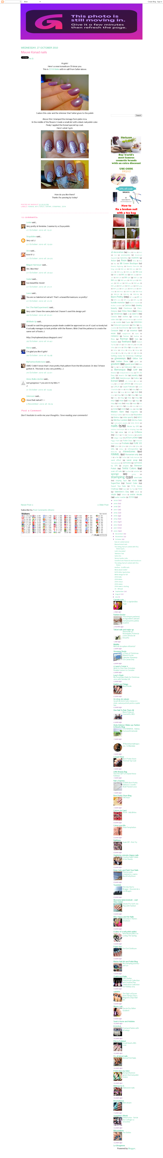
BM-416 (136, 283)
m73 (121, 406)
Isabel (29, 279)
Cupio (128, 322)
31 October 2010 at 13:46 (39, 390)
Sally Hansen (135, 457)
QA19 (117, 446)
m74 (37, 206)
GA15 (138, 345)
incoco (113, 373)
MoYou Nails (137, 420)
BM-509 (133, 289)
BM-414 (128, 283)
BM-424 (139, 286)
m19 (140, 390)
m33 (112, 395)
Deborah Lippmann (121, 325)
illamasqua (119, 370)
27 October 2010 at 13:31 (39, 230)
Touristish (117, 885)
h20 (140, 364)
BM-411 (119, 283)
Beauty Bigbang (117, 266)
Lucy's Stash (118, 675)
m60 (130, 401)
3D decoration (117, 252)
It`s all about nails (120, 1056)
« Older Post (103, 505)
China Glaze (127, 311)
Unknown (30, 396)
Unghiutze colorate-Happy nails (126, 855)
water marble (120, 497)
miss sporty (128, 417)
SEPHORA (127, 463)
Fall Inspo (126, 798)
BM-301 (123, 269)
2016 (115, 513)
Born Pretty (117, 297)
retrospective (133, 449)
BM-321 (127, 278)
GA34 (130, 350)
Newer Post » (27, 505)
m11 (122, 390)
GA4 (119, 353)
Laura (28, 293)
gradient (115, 364)
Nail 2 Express (119, 781)
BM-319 (118, 278)
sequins (126, 466)
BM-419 (122, 286)
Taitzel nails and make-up (123, 630)
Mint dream (127, 1103)
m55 (129, 398)
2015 (115, 516)
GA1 (120, 345)
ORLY (117, 435)
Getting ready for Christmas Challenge (126, 356)
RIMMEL (115, 454)
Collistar (136, 317)
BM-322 (137, 278)
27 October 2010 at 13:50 (39, 244)
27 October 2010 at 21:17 (39, 287)
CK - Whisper (119, 589)
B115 (134, 261)
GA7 (132, 353)
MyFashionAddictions (35, 362)
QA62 (121, 449)
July (116, 597)
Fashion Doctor (119, 615)
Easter (134, 328)
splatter (136, 471)
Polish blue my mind (121, 1071)
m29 (136, 392)
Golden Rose (122, 361)
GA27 (140, 348)
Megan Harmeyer (34, 265)
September (119, 591)
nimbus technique (117, 429)
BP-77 (139, 297)
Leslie (28, 223)
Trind (140, 489)
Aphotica (123, 258)
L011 (137, 381)
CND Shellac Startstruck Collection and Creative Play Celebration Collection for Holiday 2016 (131, 983)
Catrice (128, 306)
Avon (123, 260)
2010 (116, 531)
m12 (127, 390)
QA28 (123, 446)
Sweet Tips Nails (118, 486)
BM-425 (116, 289)
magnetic (134, 412)
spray (134, 474)
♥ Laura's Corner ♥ (120, 666)
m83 (137, 409)
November (119, 537)
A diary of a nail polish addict (125, 932)
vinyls (113, 495)
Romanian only (132, 455)
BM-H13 (126, 294)
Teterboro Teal (119, 553)
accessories (125, 255)
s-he (116, 457)
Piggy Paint (115, 441)
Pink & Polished (119, 1041)
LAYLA (116, 387)
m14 (134, 390)
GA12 (126, 345)
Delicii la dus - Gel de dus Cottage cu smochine (130, 1120)
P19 (123, 435)
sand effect (116, 460)
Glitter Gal (137, 359)
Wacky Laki (117, 1007)
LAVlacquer (138, 384)
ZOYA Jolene (118, 584)
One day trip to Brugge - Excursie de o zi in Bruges (131, 889)
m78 (115, 409)
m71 (114, 406)
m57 (113, 401)
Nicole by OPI (133, 426)
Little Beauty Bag (120, 772)
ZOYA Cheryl (119, 582)
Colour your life (119, 826)
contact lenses (127, 320)
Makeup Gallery (116, 415)
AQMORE (135, 258)
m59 (121, 401)
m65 (120, 403)
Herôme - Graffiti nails (122, 567)
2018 (115, 507)
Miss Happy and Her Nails (123, 917)
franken (114, 342)
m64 (113, 403)
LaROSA (127, 384)
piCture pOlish (131, 438)
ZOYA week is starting (122, 586)
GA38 (113, 353)
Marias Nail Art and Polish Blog (125, 962)
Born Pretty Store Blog (122, 796)
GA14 (132, 345)
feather (136, 336)
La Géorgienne (119, 1146)
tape (124, 489)
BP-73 (132, 297)
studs (134, 481)
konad (31, 206)
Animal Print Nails (129, 1058)
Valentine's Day (122, 492)
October (118, 539)
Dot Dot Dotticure (130, 949)
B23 (140, 261)
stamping (56, 206)
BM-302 (132, 269)
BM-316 (133, 275)
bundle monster (118, 303)
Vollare (124, 495)
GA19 (119, 348)
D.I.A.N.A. (117, 1026)
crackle (118, 322)
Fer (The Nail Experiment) (37, 308)
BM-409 (133, 280)
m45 (140, 395)
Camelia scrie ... (119, 600)
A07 (140, 252)
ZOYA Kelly (118, 577)
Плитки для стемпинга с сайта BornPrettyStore (130, 874)
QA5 (112, 449)
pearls (139, 435)
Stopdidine (31, 237)
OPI (129, 432)
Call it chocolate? (120, 551)
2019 (115, 504)
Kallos (136, 378)
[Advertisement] (39, 487)
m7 (141, 403)
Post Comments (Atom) (43, 510)
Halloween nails (129, 1088)
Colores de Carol (119, 811)
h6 (120, 367)
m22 (115, 392)
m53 (115, 398)
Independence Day (126, 373)
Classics (114, 317)
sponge (115, 474)
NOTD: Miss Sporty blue (122, 572)
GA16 (113, 348)
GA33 (123, 350)
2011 (115, 528)
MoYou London (120, 420)
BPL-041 (137, 300)
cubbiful (116, 992)
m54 (122, 398)
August (118, 594)
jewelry (134, 375)
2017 (115, 510)
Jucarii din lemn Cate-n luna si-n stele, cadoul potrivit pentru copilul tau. (126, 703)
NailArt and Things (120, 684)
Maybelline (138, 415)
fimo (113, 339)
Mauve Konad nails (34, 52)
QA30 (138, 446)
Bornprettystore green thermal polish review (131, 1075)
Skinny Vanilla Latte (121, 558)
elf (125, 331)
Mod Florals (127, 686)
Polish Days (127, 441)
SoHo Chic (118, 556)
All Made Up (31, 322)
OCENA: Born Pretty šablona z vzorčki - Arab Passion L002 (130, 785)
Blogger (131, 1149)
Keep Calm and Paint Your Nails (125, 870)
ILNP (135, 370)
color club (115, 320)
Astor (113, 261)
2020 (116, 500)
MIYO (139, 417)
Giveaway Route (119, 651)
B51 (115, 264)
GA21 (126, 348)
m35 (126, 395)
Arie (28, 251)
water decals (136, 495)
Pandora (131, 435)
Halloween (128, 367)
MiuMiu (116, 645)
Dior (134, 325)
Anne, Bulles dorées (34, 379)
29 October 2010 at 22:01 (39, 373)
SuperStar (115, 483)
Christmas (118, 314)
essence (133, 331)
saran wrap (132, 460)
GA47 (126, 353)
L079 (119, 384)
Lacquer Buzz (118, 757)
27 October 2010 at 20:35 (39, 259)
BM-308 (139, 272)
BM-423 (130, 286)
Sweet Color (131, 483)
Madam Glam (117, 412)
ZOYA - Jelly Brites (129, 813)
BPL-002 (117, 300)
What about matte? (121, 570)
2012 (115, 525)
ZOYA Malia (54, 69)
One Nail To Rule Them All (123, 710)
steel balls (138, 478)
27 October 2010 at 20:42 (39, 273)
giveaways (120, 358)
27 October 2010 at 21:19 (39, 301)
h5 (115, 367)
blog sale (114, 269)
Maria (28, 348)
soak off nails (116, 471)
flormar (124, 339)
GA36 (137, 350)
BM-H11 (116, 294)
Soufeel (128, 471)
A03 (129, 252)
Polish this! (117, 947)
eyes (137, 334)
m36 (133, 395)
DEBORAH (138, 322)
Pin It (31, 59)
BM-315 (124, 275)
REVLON (114, 452)
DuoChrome (123, 328)
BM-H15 (136, 294)
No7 (112, 432)
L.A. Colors (129, 381)
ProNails (125, 443)
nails (41, 206)
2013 (115, 522)
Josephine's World (120, 1116)
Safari (48, 206)
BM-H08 (139, 292)
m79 (123, 409)
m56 (137, 398)
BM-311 (116, 275)
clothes (125, 317)
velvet (137, 492)
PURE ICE (138, 443)
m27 (129, 392)
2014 (115, 519)
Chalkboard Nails (120, 977)
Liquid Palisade (129, 387)
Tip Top (132, 489)
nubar (121, 432)
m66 (127, 403)
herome (139, 367)
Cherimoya (128, 308)
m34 (119, 395)
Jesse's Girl (123, 376)
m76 (134, 406)
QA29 (131, 446)
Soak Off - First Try (130, 842)
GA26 (133, 348)
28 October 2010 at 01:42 (39, 341)
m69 (134, 403)
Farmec (126, 336)
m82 (131, 409)
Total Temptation (129, 827)
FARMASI (114, 336)
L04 (112, 384)
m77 (140, 406)
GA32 (115, 350)
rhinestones (129, 451)
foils (136, 339)
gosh (136, 362)
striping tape (121, 481)
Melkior (117, 417)
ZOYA (64, 206)
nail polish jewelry (121, 423)
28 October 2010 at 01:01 (39, 315)
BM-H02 (120, 292)
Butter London (116, 306)
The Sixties (127, 1133)
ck (128, 314)
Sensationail (115, 463)
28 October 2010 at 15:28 (39, 356)
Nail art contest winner (122, 542)
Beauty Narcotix (133, 266)
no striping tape (133, 429)
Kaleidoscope (125, 378)
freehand (126, 342)
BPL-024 (127, 300)
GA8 (138, 353)
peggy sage (118, 438)
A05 (134, 252)
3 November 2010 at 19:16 (39, 404)
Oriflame (138, 432)
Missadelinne (118, 1131)
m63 (137, 401)
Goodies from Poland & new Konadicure (128, 560)
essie (113, 334)
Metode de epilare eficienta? (124, 646)
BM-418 (114, 286)
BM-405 (124, 280)
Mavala (128, 415)
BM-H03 (129, 292)
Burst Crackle (135, 303)
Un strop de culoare (121, 699)
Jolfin (113, 378)
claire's (135, 314)
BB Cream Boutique (129, 264)
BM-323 (114, 280)
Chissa (139, 311)
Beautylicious (118, 1101)
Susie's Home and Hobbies (124, 1022)
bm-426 (124, 289)
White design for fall (121, 574)
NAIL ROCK (135, 423)
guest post (130, 364)
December (119, 534)
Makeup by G (118, 1086)
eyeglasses (126, 334)
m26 (122, 392)
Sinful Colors (129, 468)
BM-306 (129, 272)
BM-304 (120, 272)
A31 (115, 255)
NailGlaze (117, 840)
